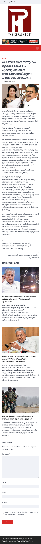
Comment (6, 454)
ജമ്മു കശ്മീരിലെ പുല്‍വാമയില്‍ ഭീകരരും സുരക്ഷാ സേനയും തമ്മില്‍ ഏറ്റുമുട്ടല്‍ (17, 417)
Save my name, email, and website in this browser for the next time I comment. (21, 513)
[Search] (37, 48)
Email (4, 492)
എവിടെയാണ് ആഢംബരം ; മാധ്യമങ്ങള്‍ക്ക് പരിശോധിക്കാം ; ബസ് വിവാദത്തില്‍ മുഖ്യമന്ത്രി (19, 299)
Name (4, 482)
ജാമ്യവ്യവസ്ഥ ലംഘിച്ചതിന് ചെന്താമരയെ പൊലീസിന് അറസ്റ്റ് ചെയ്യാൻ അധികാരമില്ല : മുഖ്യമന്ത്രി (19, 358)
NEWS (4, 58)
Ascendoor (12, 541)
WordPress (28, 541)
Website (4, 502)
